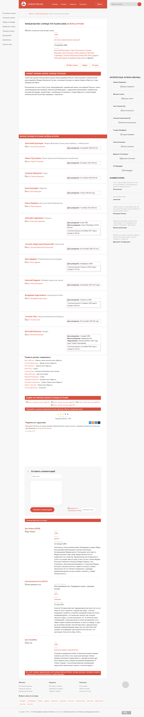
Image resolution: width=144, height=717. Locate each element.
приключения (66, 40)
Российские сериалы (55, 686)
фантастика (99, 701)
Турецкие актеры (8, 31)
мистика (71, 701)
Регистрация (83, 686)
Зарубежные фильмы (25, 691)
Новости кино (7, 44)
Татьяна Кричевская (31, 363)
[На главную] (22, 13)
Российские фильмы (25, 686)
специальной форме (44, 428)
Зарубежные (7, 40)
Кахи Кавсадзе (68, 53)
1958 (37, 528)
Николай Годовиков (34, 218)
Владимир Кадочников (77, 58)
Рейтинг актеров (84, 688)
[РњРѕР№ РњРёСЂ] (96, 422)
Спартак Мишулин (33, 173)
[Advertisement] (63, 114)
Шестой (28, 640)
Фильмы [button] (22, 682)
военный (76, 40)
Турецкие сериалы (55, 691)
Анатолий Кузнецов (61, 50)
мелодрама (32, 701)
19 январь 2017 (30, 431)
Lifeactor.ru (52, 712)
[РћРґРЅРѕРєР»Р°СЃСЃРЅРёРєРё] (93, 422)
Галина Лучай (29, 371)
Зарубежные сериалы (56, 688)
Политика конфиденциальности (88, 712)
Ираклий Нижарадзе (32, 377)
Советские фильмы (25, 688)
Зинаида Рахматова (31, 379)
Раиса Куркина (80, 53)
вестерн (57, 40)
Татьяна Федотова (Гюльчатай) (75, 55)
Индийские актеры (9, 26)
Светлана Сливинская (32, 382)
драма (56, 539)
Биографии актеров (41, 712)
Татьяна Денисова (31, 388)
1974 (45, 581)
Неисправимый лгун (33, 581)
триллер (22, 704)
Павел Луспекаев (77, 50)
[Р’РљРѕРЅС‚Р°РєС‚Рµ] (90, 422)
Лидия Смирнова (30, 385)
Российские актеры (9, 13)
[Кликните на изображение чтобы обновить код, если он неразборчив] (74, 509)
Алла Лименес (30, 366)
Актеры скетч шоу (85, 691)
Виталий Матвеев (33, 331)
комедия (57, 599)
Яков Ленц (28, 368)
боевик (40, 701)
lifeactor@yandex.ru (70, 712)
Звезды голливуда (9, 22)
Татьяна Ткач (31, 316)
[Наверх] (125, 684)
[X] (99, 422)
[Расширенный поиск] (136, 4)
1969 (56, 35)
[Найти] (139, 4)
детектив (63, 701)
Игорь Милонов (30, 374)
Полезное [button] (83, 682)
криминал (54, 701)
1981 (34, 640)
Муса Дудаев (93, 55)
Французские (7, 35)
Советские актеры (9, 17)
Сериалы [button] (52, 682)
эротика (30, 704)
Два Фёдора (30, 528)
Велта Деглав (29, 360)
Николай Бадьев (60, 58)
